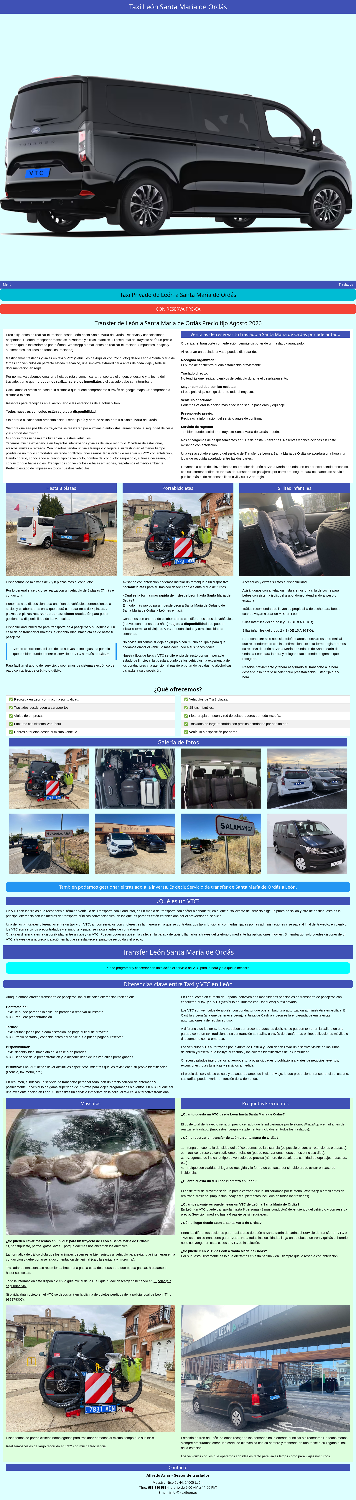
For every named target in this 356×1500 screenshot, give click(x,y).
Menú (7, 284)
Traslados (346, 284)
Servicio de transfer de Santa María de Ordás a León (241, 887)
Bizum (104, 654)
